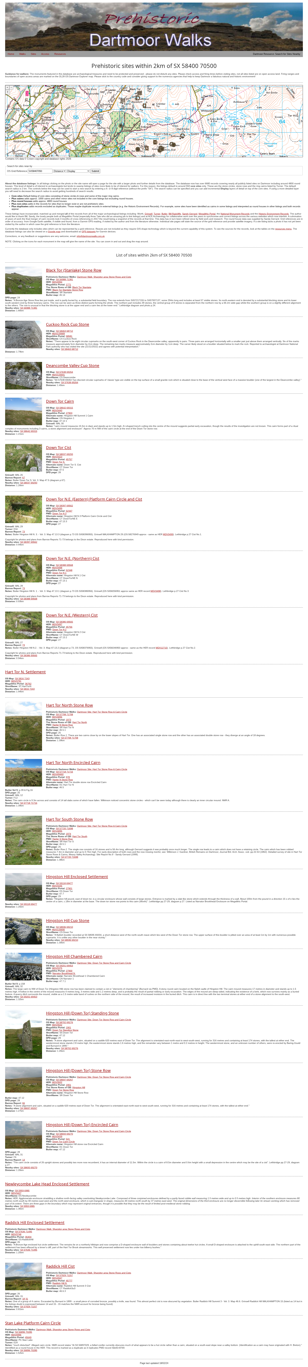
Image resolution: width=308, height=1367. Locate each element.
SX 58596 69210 (64, 927)
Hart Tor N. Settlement (25, 671)
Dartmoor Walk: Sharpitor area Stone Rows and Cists (104, 277)
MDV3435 (57, 886)
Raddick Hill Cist (60, 1266)
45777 (69, 1281)
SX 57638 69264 (64, 372)
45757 (69, 459)
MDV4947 (57, 1278)
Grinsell (148, 214)
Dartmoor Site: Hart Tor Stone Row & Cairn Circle (102, 712)
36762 (28, 684)
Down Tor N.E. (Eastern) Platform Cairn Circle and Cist (94, 499)
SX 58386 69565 (64, 622)
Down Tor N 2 (59, 629)
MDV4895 (57, 831)
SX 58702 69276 (64, 1022)
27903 (69, 413)
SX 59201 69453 (64, 966)
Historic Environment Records (274, 214)
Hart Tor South (79, 836)
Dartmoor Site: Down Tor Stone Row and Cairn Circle (104, 963)
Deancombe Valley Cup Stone (72, 365)
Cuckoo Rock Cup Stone (67, 324)
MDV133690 (58, 929)
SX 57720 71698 (64, 828)
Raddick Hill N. (59, 1283)
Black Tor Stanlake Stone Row (67, 290)
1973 (68, 720)
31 (27, 1299)
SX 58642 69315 (64, 408)
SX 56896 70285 (23, 1332)
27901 (69, 888)
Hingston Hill (78, 1087)
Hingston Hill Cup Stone (67, 920)
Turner (157, 214)
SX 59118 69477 (64, 883)
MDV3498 (57, 568)
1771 (68, 284)
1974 (68, 834)
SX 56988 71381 (64, 279)
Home (11, 54)
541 (68, 1139)
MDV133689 (58, 333)
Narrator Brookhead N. (64, 973)
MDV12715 (161, 648)
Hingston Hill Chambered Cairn (74, 956)
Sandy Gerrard (189, 214)
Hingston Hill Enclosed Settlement (77, 876)
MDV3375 (57, 968)
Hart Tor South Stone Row (69, 819)
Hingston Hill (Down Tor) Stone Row (78, 1070)
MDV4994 (57, 282)
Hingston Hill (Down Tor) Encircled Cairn (82, 1124)
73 (23, 531)
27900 (69, 971)
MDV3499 (57, 508)
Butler (164, 214)
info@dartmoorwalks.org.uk (91, 236)
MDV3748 (16, 1234)
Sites (33, 54)
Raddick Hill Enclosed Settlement (34, 1222)
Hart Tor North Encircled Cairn (73, 762)
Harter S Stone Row (62, 839)
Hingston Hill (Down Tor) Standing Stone (82, 1013)
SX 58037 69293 (64, 454)
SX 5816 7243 (22, 678)
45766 (69, 627)
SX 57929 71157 (64, 1275)
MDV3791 (16, 681)
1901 (68, 1027)
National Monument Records (235, 214)
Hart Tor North (79, 722)
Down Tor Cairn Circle (63, 1141)
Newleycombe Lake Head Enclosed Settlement (47, 1183)
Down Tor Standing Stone (65, 1030)
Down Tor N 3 (59, 513)
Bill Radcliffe (175, 214)
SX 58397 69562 (64, 506)
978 (68, 777)
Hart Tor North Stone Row (69, 705)
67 (23, 477)
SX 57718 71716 (64, 772)
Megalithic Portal (207, 214)
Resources (60, 54)
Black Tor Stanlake (81, 287)
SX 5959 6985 (22, 1190)
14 (23, 1160)
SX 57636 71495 (23, 1231)
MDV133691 (58, 375)
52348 (69, 570)
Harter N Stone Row (62, 725)
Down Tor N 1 (59, 573)
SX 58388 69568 (64, 565)
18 (23, 1299)
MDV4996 (16, 1335)
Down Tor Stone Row (63, 1090)
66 (23, 1103)
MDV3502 (57, 1025)
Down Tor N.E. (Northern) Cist (72, 558)
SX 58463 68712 (64, 331)
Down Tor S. (58, 462)
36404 (28, 1237)
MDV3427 (16, 1193)
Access (45, 54)
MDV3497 (57, 624)
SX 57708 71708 (64, 714)
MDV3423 (57, 457)
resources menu (283, 229)
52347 (69, 511)
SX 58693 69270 (64, 1134)
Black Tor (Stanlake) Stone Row (73, 270)
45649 (28, 1337)
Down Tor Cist (58, 447)
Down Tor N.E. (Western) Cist (72, 615)
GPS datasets (89, 231)
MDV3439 (57, 1136)
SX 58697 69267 (64, 1080)
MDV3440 (57, 410)
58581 (69, 336)
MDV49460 (58, 774)
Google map (54, 231)
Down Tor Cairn (60, 401)
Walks (22, 54)
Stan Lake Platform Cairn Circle (33, 1323)
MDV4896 (57, 717)
